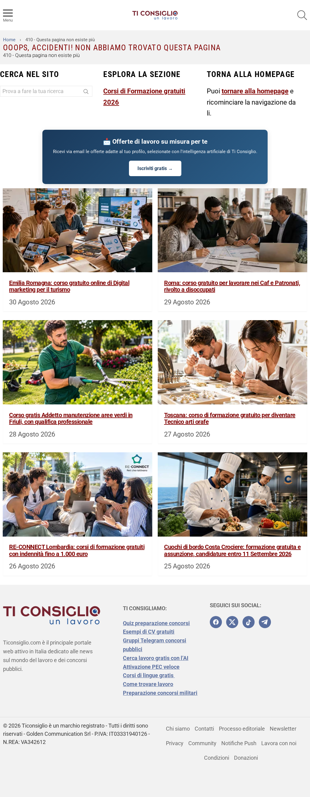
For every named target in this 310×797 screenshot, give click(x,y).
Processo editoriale (242, 728)
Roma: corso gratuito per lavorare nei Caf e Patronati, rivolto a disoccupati (232, 286)
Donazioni (246, 758)
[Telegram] (265, 622)
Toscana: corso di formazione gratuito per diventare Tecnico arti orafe (229, 418)
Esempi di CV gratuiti (148, 631)
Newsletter (283, 728)
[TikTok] (248, 622)
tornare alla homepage (255, 91)
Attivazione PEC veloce (151, 667)
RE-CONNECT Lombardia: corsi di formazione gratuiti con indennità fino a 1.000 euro (76, 550)
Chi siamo (178, 728)
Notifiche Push (238, 743)
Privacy (174, 743)
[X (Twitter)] (232, 622)
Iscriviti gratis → (155, 168)
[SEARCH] (302, 15)
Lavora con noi (278, 743)
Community (202, 743)
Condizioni (216, 758)
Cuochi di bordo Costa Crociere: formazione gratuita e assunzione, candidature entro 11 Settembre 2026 (232, 550)
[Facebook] (216, 622)
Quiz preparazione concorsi (156, 623)
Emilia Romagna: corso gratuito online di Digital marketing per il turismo (69, 286)
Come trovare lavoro (148, 684)
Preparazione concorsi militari (160, 693)
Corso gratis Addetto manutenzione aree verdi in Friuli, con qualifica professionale (71, 418)
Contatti (204, 728)
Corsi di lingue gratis (149, 675)
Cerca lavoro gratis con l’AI (155, 658)
